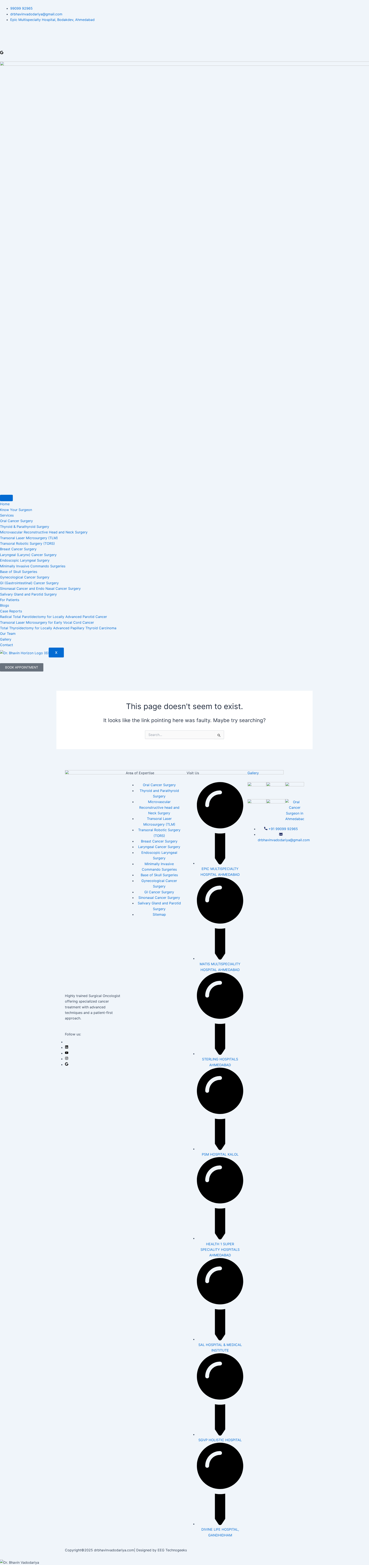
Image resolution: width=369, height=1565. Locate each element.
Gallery (5, 639)
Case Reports (11, 611)
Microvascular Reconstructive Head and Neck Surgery (44, 532)
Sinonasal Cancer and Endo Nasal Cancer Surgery (40, 588)
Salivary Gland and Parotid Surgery (28, 594)
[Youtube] (66, 1053)
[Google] (1, 53)
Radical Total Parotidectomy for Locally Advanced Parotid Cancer (53, 617)
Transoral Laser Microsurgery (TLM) (29, 538)
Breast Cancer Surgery (18, 549)
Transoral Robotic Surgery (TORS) (27, 543)
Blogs (4, 605)
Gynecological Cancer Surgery (24, 577)
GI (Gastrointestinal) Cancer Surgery (29, 583)
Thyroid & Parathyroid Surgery (24, 526)
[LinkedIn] (66, 1047)
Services (7, 515)
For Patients (9, 600)
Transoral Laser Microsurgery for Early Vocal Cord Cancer (47, 622)
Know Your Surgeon (16, 510)
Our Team (8, 633)
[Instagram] (66, 1059)
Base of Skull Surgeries (18, 571)
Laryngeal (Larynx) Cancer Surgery (28, 555)
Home (5, 504)
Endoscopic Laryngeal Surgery (25, 560)
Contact (6, 645)
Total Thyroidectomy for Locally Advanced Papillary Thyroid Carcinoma (58, 628)
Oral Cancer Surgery (16, 521)
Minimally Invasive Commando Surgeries (32, 566)
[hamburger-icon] (6, 498)
